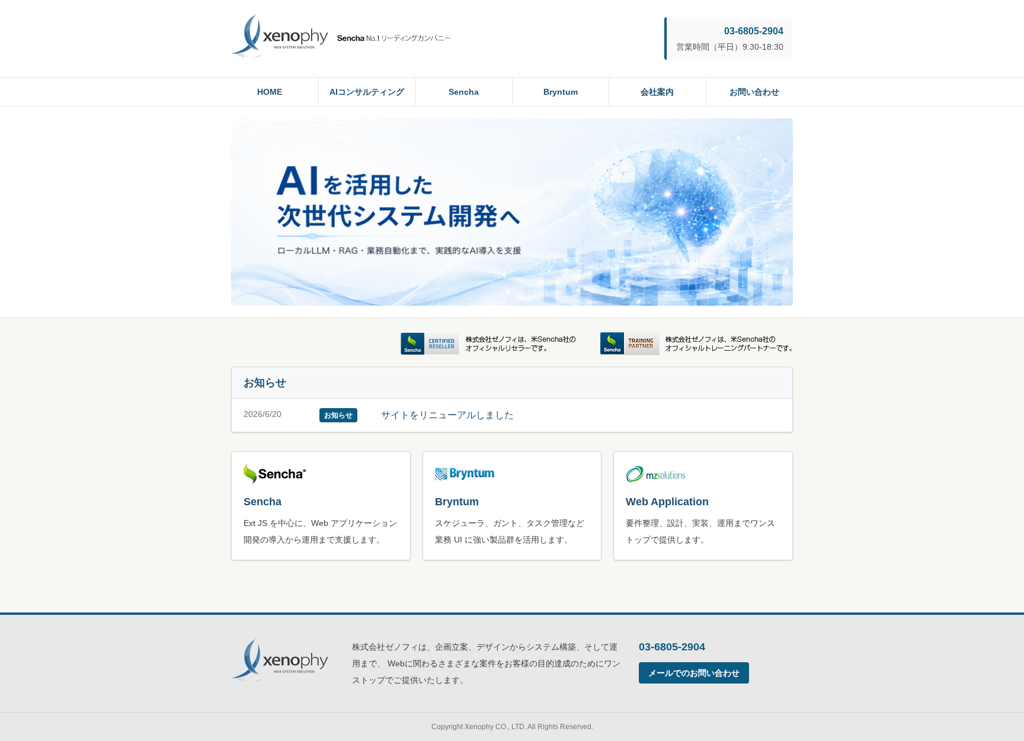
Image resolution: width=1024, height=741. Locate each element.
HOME (269, 92)
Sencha (464, 92)
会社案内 (657, 92)
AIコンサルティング (366, 92)
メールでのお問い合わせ (694, 673)
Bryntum (560, 92)
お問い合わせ (754, 92)
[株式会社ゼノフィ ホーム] (341, 38)
